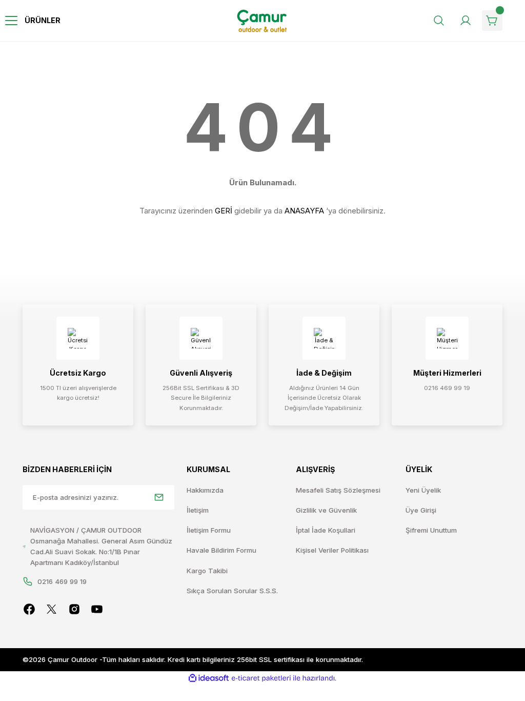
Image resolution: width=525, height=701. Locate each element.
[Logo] (263, 21)
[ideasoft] (208, 678)
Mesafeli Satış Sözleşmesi (338, 490)
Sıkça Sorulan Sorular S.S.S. (232, 591)
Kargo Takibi (207, 571)
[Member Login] (465, 20)
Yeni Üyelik (423, 490)
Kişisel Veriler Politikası (332, 550)
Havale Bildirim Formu (221, 550)
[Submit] (159, 497)
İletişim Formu (209, 530)
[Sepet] (492, 20)
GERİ (223, 211)
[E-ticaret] (261, 678)
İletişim (198, 510)
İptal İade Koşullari (325, 530)
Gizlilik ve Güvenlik (326, 510)
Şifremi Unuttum (431, 530)
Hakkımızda (205, 490)
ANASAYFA (304, 211)
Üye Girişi (421, 510)
